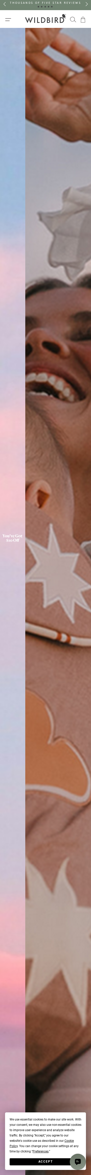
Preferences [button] (41, 1151)
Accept (45, 1161)
